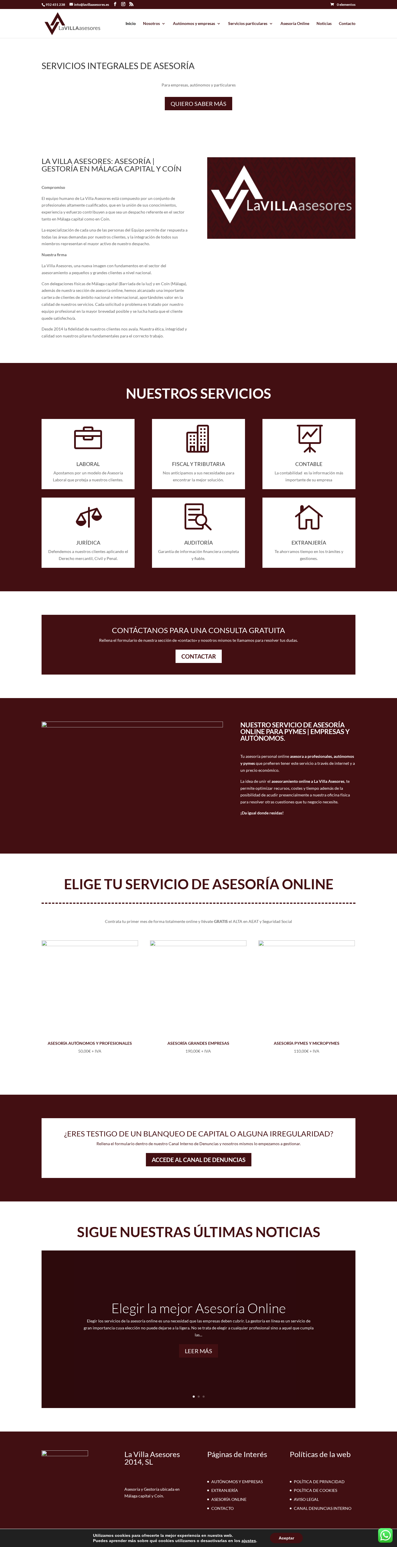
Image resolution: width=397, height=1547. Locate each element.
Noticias (324, 23)
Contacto (347, 23)
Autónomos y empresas (194, 23)
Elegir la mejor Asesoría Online (198, 1308)
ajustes (249, 1540)
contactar (198, 656)
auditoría (198, 542)
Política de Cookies (315, 1490)
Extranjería (224, 1490)
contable (308, 464)
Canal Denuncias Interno (322, 1508)
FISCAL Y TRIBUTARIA (198, 464)
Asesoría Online (294, 23)
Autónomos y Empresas (237, 1481)
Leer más (198, 1350)
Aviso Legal (306, 1499)
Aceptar (286, 1538)
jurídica (88, 542)
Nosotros (151, 23)
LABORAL (88, 464)
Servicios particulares (247, 23)
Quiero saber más (198, 103)
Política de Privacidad (319, 1481)
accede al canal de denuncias (199, 1159)
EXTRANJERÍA (309, 542)
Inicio (131, 23)
